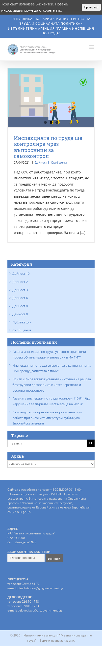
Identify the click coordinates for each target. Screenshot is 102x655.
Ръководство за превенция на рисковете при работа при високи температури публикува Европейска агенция (47, 418)
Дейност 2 (20, 281)
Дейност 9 (20, 314)
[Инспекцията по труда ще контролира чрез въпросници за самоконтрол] (51, 97)
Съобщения (60, 162)
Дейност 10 (20, 273)
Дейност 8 (20, 306)
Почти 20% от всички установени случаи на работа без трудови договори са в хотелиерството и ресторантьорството (51, 385)
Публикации (21, 322)
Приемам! (91, 7)
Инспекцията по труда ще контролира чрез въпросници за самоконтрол (48, 147)
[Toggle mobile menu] (92, 47)
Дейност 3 (42, 162)
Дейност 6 (20, 298)
